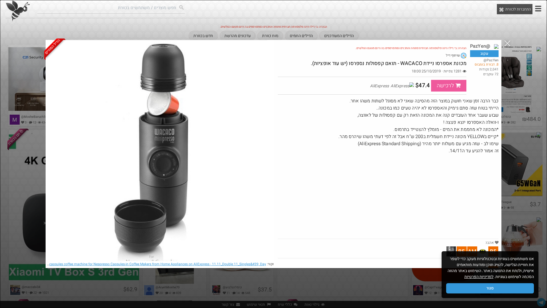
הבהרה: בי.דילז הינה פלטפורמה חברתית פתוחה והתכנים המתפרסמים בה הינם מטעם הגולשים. (411, 48)
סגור (490, 288)
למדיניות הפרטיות (478, 277)
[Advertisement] (388, 196)
